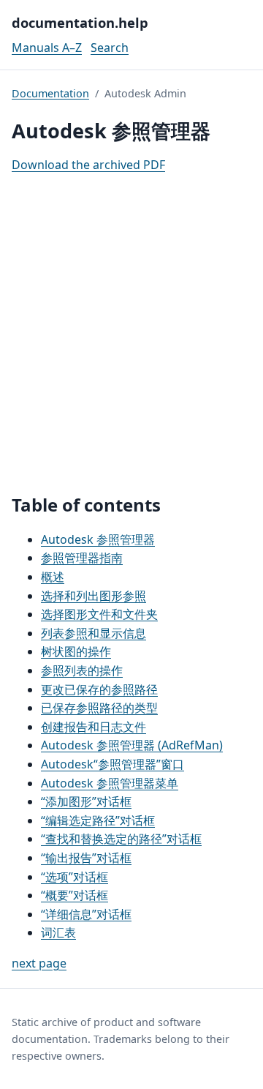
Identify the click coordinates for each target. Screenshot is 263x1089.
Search (110, 48)
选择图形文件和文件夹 (99, 614)
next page (39, 963)
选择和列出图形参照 (93, 596)
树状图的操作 (76, 651)
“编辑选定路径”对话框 (98, 820)
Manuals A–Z (47, 48)
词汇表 (58, 932)
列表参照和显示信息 (93, 633)
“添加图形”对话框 (86, 801)
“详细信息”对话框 (86, 914)
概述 (52, 577)
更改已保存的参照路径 (99, 689)
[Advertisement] (131, 334)
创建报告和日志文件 (93, 727)
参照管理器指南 (82, 558)
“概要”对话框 (74, 895)
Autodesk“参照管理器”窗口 (112, 764)
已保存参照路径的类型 (99, 708)
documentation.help (80, 22)
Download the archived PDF (88, 165)
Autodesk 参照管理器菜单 (109, 783)
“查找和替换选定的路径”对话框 (121, 839)
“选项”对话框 (74, 877)
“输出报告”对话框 (86, 858)
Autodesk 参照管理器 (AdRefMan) (132, 745)
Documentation (50, 93)
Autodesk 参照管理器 (98, 539)
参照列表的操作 (82, 670)
